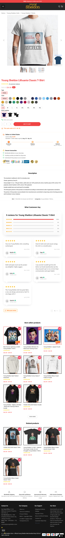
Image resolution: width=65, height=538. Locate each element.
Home (3, 13)
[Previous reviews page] (51, 310)
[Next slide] (61, 40)
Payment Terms (39, 513)
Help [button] (62, 535)
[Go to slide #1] (24, 69)
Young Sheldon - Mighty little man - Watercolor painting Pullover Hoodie (12, 406)
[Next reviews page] (60, 310)
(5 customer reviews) (14, 84)
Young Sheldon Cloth (13, 13)
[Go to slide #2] (32, 69)
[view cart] (62, 6)
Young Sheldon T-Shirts (28, 13)
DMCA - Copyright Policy (26, 516)
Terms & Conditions (25, 511)
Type (2, 90)
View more (32, 416)
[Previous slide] (4, 40)
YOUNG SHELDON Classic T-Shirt (11, 447)
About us (22, 509)
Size (2, 105)
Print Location (5, 110)
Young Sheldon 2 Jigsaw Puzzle (52, 347)
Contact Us (38, 518)
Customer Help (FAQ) (40, 520)
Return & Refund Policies (41, 516)
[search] (59, 6)
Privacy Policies (24, 514)
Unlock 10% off (3, 530)
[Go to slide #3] (41, 69)
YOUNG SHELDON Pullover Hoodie (32, 404)
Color (2, 95)
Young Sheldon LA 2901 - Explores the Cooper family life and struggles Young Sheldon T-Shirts (32, 449)
